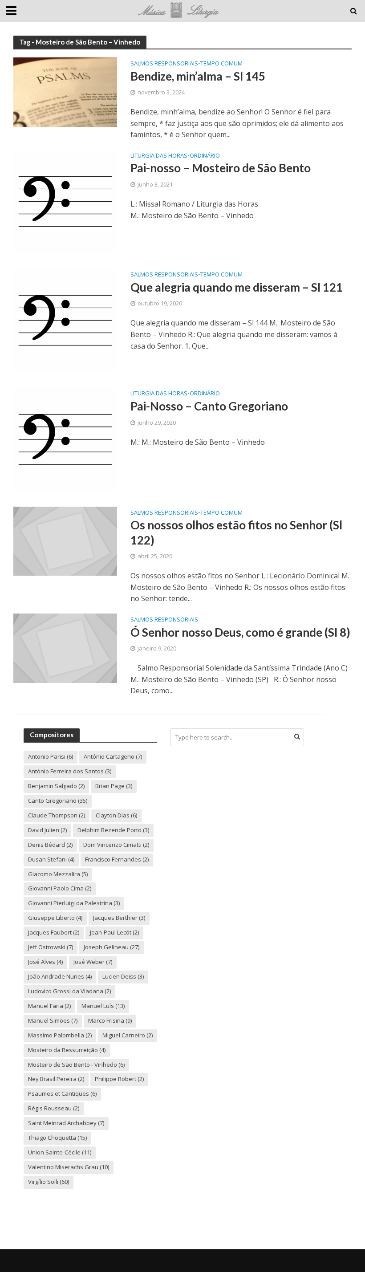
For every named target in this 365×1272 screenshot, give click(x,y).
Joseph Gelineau (111, 947)
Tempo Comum (221, 64)
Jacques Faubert (53, 932)
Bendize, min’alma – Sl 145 (197, 76)
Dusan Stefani (51, 859)
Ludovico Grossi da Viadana (69, 991)
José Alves (45, 962)
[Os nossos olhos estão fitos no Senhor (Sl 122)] (65, 540)
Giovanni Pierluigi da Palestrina (74, 903)
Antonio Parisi (50, 756)
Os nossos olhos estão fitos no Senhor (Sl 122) (236, 532)
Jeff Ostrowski (50, 947)
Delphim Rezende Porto (113, 830)
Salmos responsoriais (164, 64)
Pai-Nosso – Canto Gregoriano (209, 406)
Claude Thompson (56, 815)
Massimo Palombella (60, 1035)
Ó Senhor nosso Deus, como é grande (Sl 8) (240, 632)
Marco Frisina (110, 1020)
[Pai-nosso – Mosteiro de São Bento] (65, 200)
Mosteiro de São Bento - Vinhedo (76, 1065)
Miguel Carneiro (127, 1035)
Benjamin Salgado (56, 786)
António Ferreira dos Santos (69, 771)
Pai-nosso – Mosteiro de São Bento (220, 168)
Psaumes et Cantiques (62, 1093)
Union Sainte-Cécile (59, 1152)
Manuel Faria (49, 1006)
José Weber (92, 962)
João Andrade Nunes (60, 976)
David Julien (47, 830)
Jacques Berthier (119, 918)
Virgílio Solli (48, 1182)
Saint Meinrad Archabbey (66, 1123)
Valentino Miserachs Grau (68, 1167)
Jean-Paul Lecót (114, 932)
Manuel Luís (103, 1006)
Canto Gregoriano (57, 801)
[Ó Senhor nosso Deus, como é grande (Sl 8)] (65, 647)
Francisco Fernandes (117, 859)
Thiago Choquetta (57, 1138)
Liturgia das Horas (158, 156)
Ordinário (205, 156)
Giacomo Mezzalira (58, 874)
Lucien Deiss (123, 976)
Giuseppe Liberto (55, 918)
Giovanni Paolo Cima (59, 888)
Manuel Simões (52, 1020)
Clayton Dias (116, 815)
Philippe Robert (119, 1079)
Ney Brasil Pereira (56, 1079)
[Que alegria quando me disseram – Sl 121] (65, 320)
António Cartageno (113, 756)
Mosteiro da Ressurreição (66, 1050)
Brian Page (113, 786)
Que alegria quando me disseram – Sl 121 (236, 287)
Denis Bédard (50, 845)
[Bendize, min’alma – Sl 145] (65, 91)
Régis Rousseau (53, 1108)
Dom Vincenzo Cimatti (116, 845)
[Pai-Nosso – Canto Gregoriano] (65, 438)
